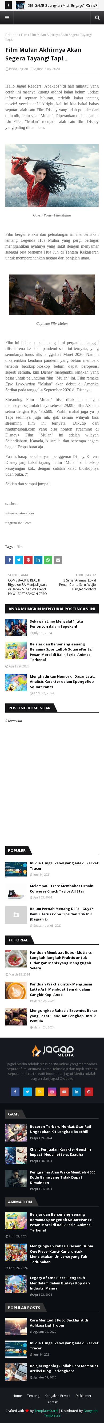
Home (17, 1395)
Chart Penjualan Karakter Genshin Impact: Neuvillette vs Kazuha (60, 1152)
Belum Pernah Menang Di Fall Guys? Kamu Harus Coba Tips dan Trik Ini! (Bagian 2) (61, 914)
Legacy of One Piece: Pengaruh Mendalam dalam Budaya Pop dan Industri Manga (60, 1283)
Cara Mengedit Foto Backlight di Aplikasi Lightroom (59, 1323)
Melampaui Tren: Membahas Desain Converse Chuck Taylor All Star (61, 888)
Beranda (11, 34)
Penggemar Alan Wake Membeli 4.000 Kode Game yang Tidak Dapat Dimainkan (62, 1177)
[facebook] (15, 1092)
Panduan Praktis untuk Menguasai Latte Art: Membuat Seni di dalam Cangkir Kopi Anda (61, 989)
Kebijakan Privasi (57, 1395)
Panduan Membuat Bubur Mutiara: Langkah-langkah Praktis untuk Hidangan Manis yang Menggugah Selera (61, 960)
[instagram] (52, 1092)
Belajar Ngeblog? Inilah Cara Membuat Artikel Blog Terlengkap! (64, 1368)
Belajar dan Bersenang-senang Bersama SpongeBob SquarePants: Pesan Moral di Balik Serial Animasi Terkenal (61, 652)
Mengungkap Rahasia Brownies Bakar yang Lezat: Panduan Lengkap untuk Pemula (63, 1015)
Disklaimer (83, 1395)
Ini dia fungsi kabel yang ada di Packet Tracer (64, 866)
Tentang (33, 1395)
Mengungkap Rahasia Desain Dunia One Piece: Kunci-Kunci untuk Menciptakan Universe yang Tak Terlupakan (61, 1254)
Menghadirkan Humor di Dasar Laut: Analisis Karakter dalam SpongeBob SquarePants (62, 681)
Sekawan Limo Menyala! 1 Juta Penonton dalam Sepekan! (56, 624)
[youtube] (64, 1092)
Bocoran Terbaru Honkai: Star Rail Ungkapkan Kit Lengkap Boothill (60, 1129)
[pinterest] (89, 1092)
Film (24, 34)
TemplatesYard (46, 1410)
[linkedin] (76, 1092)
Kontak (52, 1402)
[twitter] (27, 1092)
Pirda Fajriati (18, 69)
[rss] (39, 1092)
